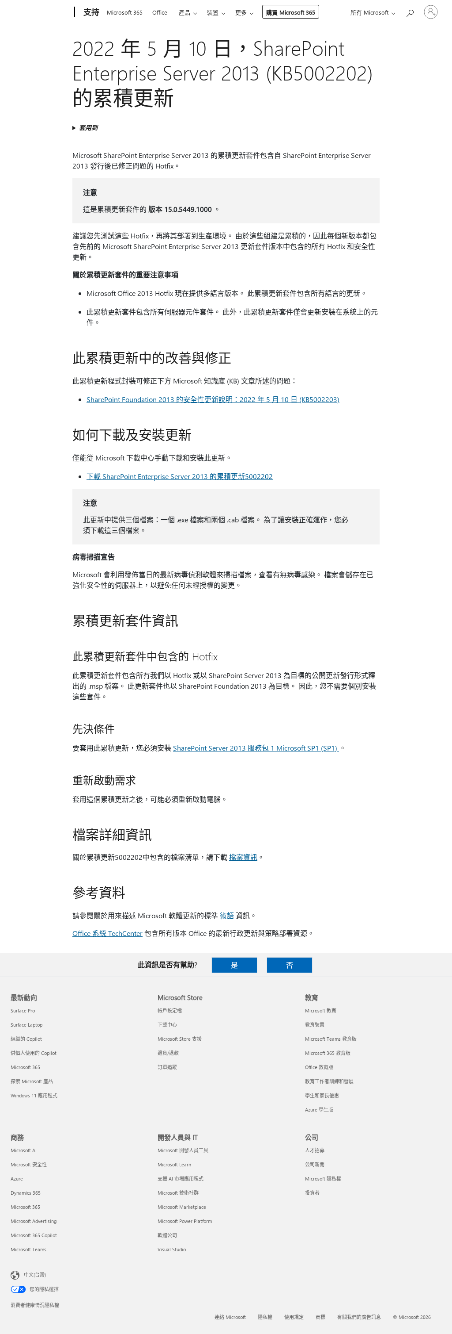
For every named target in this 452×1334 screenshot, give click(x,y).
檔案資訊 (243, 857)
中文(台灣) (35, 1274)
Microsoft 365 (125, 12)
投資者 (312, 1192)
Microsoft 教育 (320, 1010)
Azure (17, 1178)
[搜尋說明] (410, 11)
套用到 (88, 127)
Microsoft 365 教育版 (327, 1053)
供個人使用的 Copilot (33, 1053)
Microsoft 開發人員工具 (183, 1150)
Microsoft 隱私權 (323, 1178)
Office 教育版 (319, 1067)
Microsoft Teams (28, 1249)
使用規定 (294, 1317)
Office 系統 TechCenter (107, 933)
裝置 (212, 12)
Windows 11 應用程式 (34, 1095)
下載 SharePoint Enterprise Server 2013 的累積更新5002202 (180, 476)
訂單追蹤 (167, 1067)
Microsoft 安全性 (29, 1164)
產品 (184, 12)
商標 (320, 1317)
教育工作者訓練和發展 (329, 1081)
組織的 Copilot (26, 1038)
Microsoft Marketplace (182, 1207)
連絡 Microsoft (230, 1317)
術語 (227, 915)
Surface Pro (23, 1010)
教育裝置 (314, 1024)
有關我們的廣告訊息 (359, 1317)
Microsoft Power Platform (185, 1221)
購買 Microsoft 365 (290, 12)
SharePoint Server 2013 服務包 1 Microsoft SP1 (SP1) (256, 747)
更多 (241, 12)
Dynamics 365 (26, 1192)
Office (159, 12)
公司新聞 (314, 1164)
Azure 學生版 (319, 1109)
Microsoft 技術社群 (178, 1192)
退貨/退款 (168, 1053)
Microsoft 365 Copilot (34, 1235)
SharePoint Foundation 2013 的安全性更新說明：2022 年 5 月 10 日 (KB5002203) (213, 399)
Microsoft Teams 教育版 (331, 1038)
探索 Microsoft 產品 (32, 1081)
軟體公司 (167, 1235)
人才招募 (314, 1150)
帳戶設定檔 (170, 1010)
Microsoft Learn (174, 1164)
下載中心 (167, 1024)
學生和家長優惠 (322, 1095)
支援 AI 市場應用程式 (180, 1178)
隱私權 (265, 1317)
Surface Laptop (26, 1024)
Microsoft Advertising (33, 1221)
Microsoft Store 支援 (180, 1038)
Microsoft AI (24, 1150)
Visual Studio (172, 1249)
